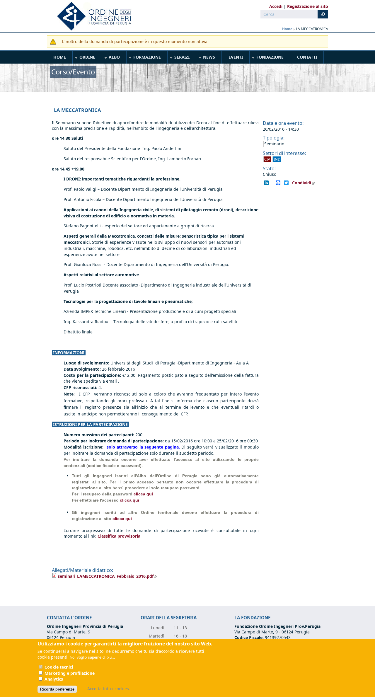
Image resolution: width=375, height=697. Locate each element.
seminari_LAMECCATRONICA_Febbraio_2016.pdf (107, 576)
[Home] (92, 16)
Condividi (305, 182)
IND (277, 159)
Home (287, 28)
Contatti (307, 57)
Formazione (144, 58)
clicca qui (143, 494)
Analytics (54, 679)
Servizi (179, 58)
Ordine (84, 58)
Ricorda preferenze (57, 689)
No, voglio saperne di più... (92, 657)
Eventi (236, 57)
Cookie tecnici (59, 667)
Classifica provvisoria (119, 536)
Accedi (275, 6)
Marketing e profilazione (70, 673)
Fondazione (267, 58)
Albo (111, 58)
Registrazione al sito (307, 6)
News (206, 58)
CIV (267, 159)
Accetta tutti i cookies (108, 688)
